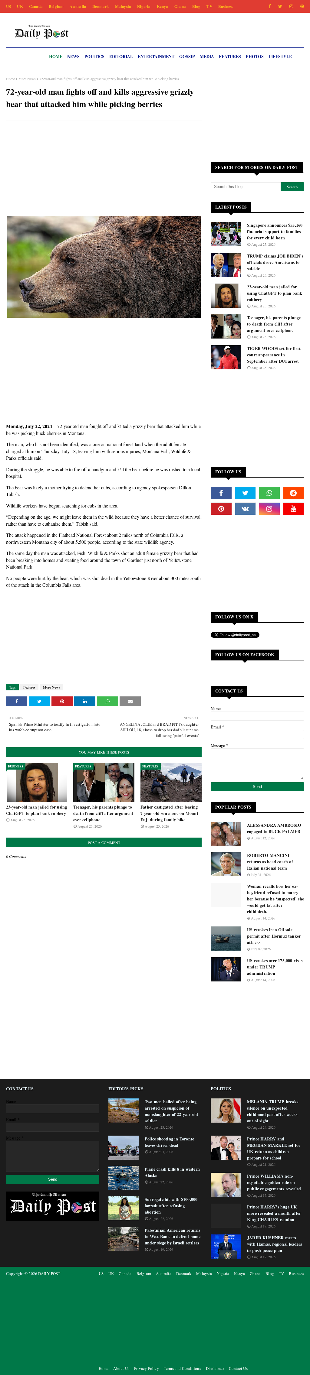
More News (27, 78)
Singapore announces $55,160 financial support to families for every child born (274, 231)
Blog (196, 6)
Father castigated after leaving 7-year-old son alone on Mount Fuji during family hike (169, 813)
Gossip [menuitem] (187, 56)
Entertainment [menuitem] (156, 56)
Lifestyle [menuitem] (280, 56)
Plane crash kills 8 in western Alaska (172, 1172)
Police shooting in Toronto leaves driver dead (169, 1142)
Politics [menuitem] (94, 56)
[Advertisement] (104, 169)
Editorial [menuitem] (121, 56)
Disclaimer (215, 1368)
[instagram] (291, 6)
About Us (121, 1368)
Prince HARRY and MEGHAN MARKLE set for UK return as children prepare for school (273, 1148)
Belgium (56, 6)
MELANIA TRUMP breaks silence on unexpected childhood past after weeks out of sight (272, 1111)
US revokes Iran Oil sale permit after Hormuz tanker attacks (274, 935)
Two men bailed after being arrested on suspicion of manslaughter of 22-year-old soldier (171, 1111)
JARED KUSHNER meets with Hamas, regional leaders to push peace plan (274, 1243)
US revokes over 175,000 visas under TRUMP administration (274, 966)
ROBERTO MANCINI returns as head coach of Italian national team (270, 861)
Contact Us (238, 1368)
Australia (78, 6)
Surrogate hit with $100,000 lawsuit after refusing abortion (171, 1205)
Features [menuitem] (230, 56)
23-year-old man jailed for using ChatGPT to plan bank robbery (36, 810)
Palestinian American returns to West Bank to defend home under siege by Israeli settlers (172, 1236)
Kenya (162, 6)
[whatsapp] (269, 493)
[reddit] (293, 493)
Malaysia (123, 6)
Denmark (100, 6)
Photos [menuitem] (255, 56)
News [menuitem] (73, 56)
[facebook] (269, 6)
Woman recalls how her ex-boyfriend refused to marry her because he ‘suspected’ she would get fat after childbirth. (275, 899)
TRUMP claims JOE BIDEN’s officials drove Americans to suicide (275, 262)
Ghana (180, 6)
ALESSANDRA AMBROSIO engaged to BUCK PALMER (274, 828)
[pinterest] (301, 6)
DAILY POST (49, 1273)
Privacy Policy (146, 1368)
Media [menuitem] (207, 56)
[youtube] (293, 508)
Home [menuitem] (55, 56)
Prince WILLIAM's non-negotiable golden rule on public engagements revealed (274, 1182)
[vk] (245, 508)
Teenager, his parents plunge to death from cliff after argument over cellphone (103, 813)
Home (10, 78)
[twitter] (280, 6)
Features (29, 687)
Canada (36, 6)
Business (225, 6)
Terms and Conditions (182, 1368)
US (8, 6)
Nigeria (143, 6)
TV (209, 6)
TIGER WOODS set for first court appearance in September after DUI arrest (274, 354)
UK (20, 6)
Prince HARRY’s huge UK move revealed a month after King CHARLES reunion (274, 1213)
